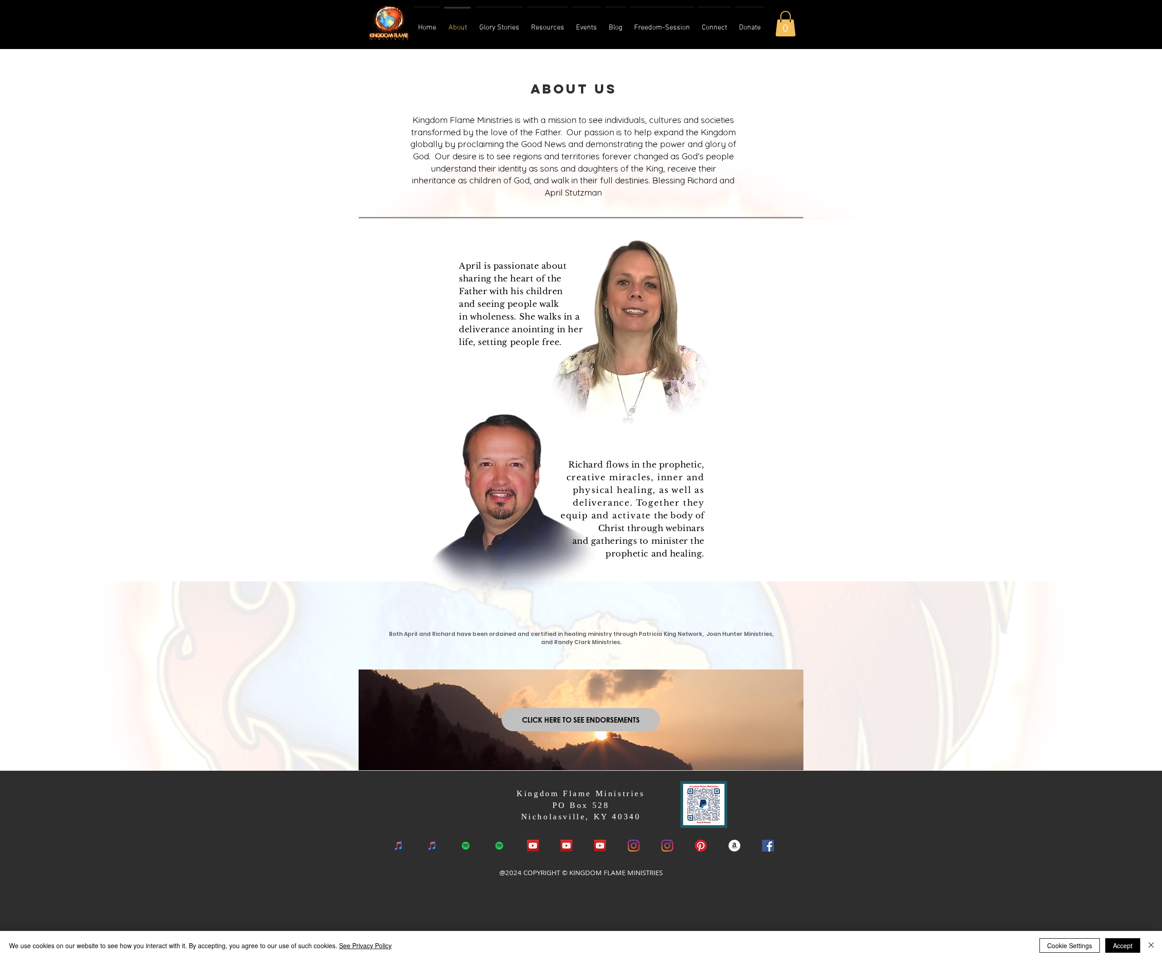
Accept (1122, 945)
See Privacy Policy (365, 945)
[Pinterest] (701, 846)
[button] (785, 23)
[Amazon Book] (734, 846)
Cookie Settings (1069, 945)
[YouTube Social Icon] (533, 846)
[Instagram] (634, 846)
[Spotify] (466, 846)
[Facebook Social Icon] (768, 846)
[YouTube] (566, 846)
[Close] (1151, 945)
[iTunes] (398, 846)
